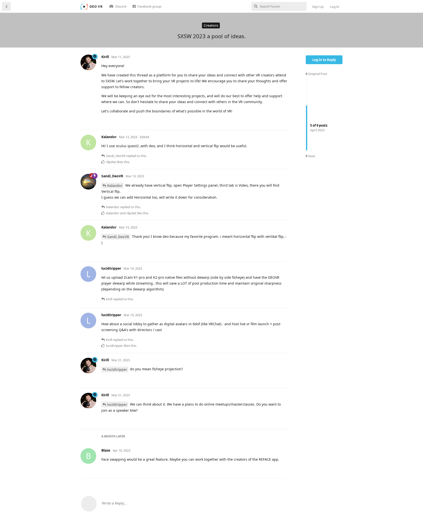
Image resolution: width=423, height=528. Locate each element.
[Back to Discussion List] (6, 6)
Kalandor (114, 185)
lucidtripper (117, 369)
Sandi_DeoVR (118, 236)
